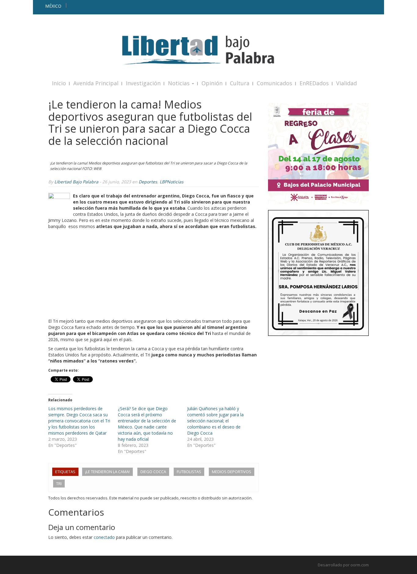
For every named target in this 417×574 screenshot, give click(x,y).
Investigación (143, 83)
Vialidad (346, 83)
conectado (104, 537)
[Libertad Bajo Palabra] (208, 50)
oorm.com (359, 565)
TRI (59, 483)
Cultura (239, 83)
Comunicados (274, 83)
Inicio (59, 83)
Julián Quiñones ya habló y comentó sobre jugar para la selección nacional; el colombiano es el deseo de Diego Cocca (215, 421)
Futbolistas (189, 471)
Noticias (179, 83)
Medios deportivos (231, 471)
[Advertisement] (153, 275)
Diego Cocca (153, 471)
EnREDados (314, 83)
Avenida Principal (95, 83)
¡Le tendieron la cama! (107, 471)
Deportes (148, 182)
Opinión (212, 83)
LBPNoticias (171, 182)
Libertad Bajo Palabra (76, 182)
